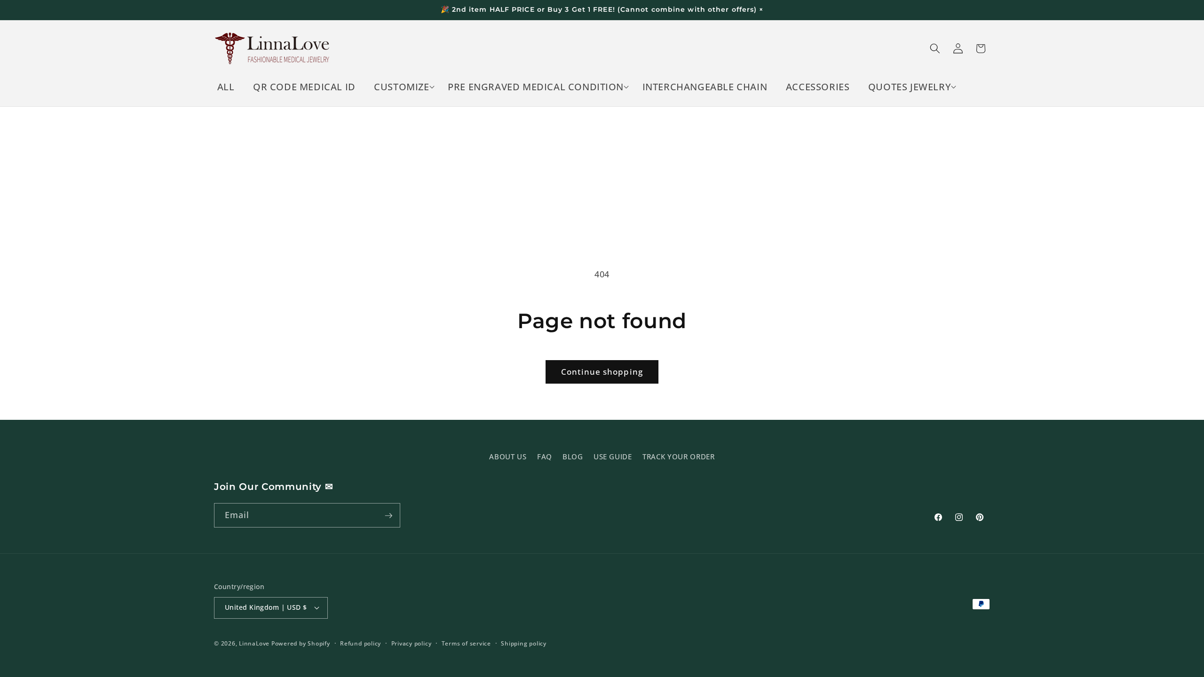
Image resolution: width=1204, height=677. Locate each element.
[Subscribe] (388, 516)
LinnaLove (255, 643)
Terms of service (466, 643)
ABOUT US (507, 456)
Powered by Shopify (300, 643)
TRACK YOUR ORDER (678, 456)
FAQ (544, 456)
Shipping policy (524, 643)
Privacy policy (411, 643)
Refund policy (360, 643)
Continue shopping (602, 371)
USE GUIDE (613, 456)
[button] (402, 87)
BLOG (572, 456)
